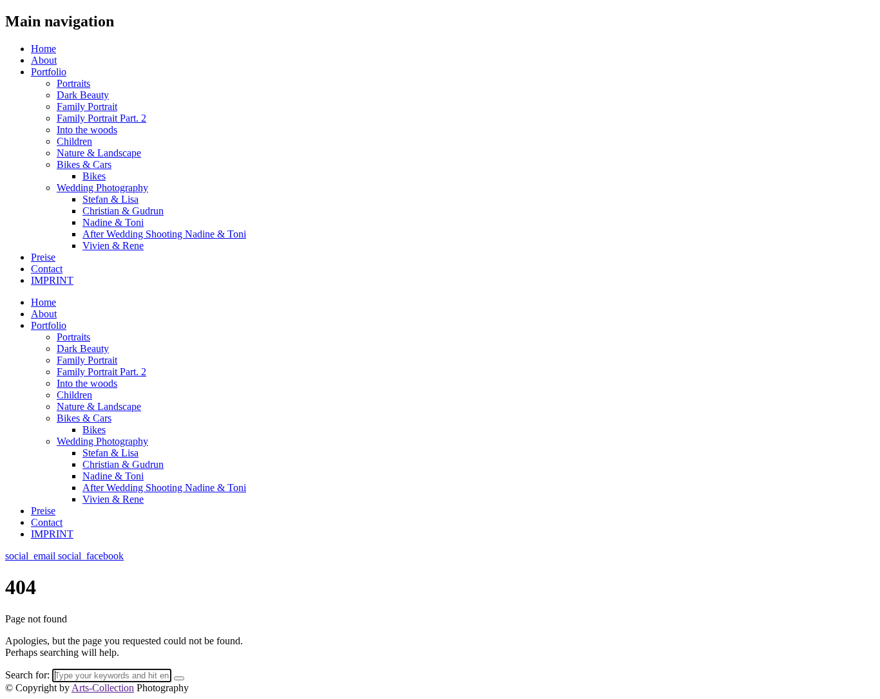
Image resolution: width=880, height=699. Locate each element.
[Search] (179, 678)
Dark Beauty (83, 94)
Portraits (73, 83)
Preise (43, 257)
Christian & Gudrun (123, 210)
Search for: (27, 674)
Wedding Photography (102, 187)
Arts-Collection (103, 687)
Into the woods (87, 129)
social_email (31, 555)
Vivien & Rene (113, 245)
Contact (46, 268)
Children (74, 141)
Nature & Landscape (99, 152)
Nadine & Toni (113, 222)
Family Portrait (87, 106)
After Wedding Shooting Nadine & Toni (164, 233)
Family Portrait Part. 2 (101, 118)
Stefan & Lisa (110, 199)
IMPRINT (52, 280)
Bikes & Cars (84, 164)
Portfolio (48, 71)
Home (43, 48)
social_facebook (91, 555)
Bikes (94, 176)
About (44, 60)
